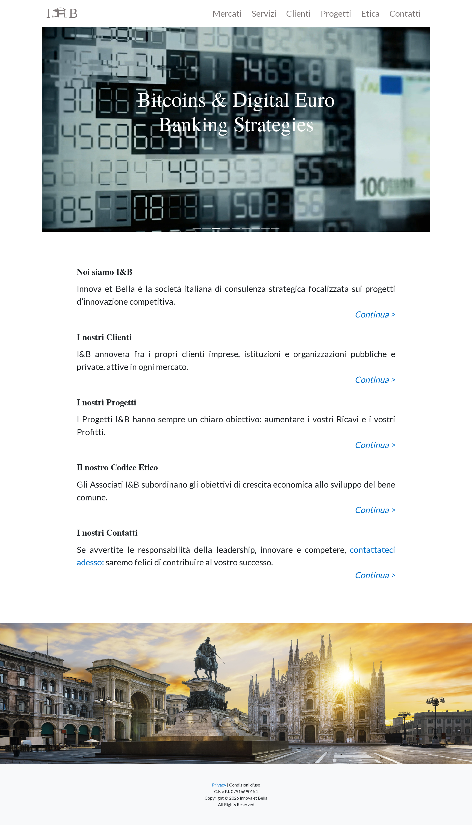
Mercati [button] (227, 13)
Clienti (298, 13)
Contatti (405, 13)
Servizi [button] (264, 13)
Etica (370, 13)
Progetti (336, 13)
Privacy (219, 796)
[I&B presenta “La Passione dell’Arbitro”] (236, 135)
